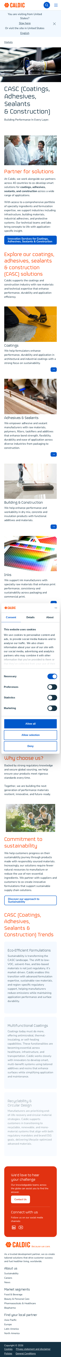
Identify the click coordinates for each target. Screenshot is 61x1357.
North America (11, 1333)
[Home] (21, 1227)
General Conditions (26, 1353)
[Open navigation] (56, 5)
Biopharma (10, 1307)
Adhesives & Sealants (21, 418)
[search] (47, 5)
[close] (54, 24)
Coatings (11, 345)
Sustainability (11, 1273)
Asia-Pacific (10, 1320)
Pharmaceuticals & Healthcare (20, 1303)
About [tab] (50, 617)
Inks (7, 575)
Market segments (17, 1289)
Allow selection (31, 734)
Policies (8, 1353)
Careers (8, 1278)
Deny (30, 746)
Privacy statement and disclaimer (33, 1349)
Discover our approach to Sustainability (23, 900)
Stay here (25, 23)
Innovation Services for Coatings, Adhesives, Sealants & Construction (30, 240)
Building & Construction (23, 502)
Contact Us (20, 1199)
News (7, 1282)
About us (10, 1268)
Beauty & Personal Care (16, 1299)
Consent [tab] (11, 617)
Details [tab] (30, 617)
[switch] (52, 687)
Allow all (30, 723)
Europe (8, 1324)
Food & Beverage (13, 1294)
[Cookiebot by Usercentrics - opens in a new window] (43, 608)
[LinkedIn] (13, 1227)
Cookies (8, 1349)
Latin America (11, 1328)
